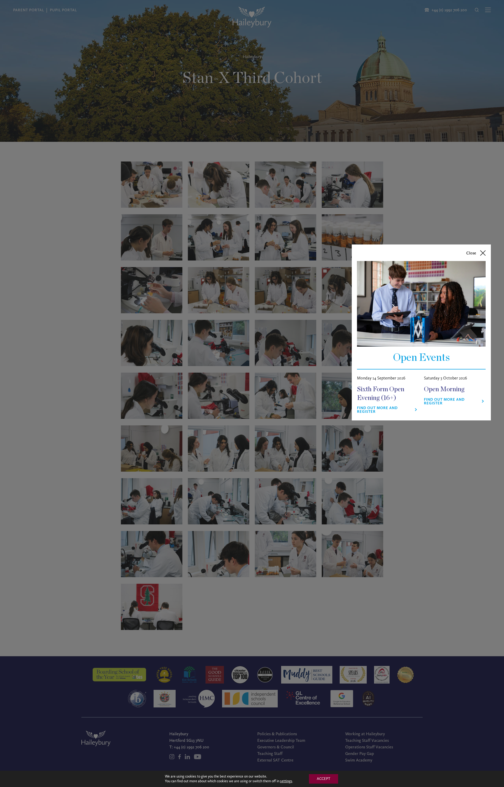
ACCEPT (323, 778)
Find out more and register (377, 410)
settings (286, 781)
